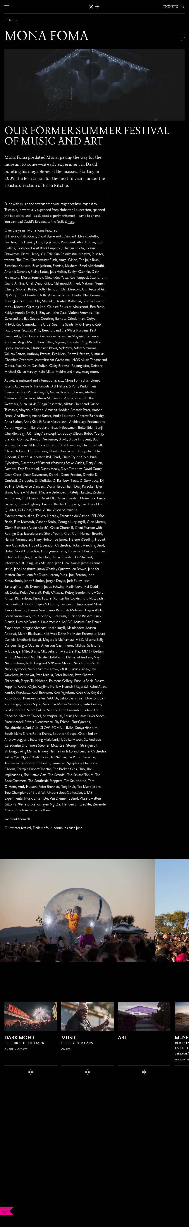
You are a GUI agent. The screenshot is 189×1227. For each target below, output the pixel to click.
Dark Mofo (41, 828)
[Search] (182, 6)
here (71, 221)
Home (12, 20)
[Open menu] (6, 6)
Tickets (170, 6)
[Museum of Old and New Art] (94, 6)
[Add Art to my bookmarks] (144, 1072)
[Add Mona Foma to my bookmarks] (182, 37)
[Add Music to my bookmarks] (87, 1072)
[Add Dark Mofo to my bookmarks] (30, 1072)
